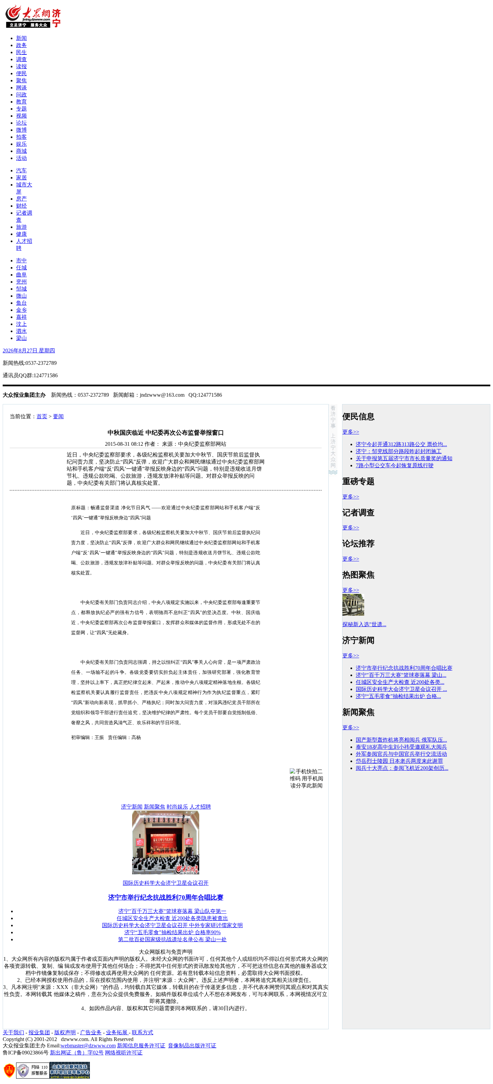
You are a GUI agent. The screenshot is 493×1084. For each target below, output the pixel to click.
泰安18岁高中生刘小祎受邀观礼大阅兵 (401, 747)
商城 (21, 151)
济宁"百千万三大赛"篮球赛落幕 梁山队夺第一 (172, 911)
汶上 (21, 324)
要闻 (58, 416)
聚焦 (21, 80)
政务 (21, 45)
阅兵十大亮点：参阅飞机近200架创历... (402, 768)
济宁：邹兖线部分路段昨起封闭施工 (399, 451)
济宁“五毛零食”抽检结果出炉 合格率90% (172, 932)
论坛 (21, 123)
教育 (21, 101)
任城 (21, 267)
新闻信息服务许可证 (141, 1045)
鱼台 (21, 303)
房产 (21, 199)
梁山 (21, 338)
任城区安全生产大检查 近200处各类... (400, 682)
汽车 (21, 170)
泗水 (21, 331)
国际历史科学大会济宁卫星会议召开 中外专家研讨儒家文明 (172, 925)
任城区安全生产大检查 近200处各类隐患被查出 (172, 918)
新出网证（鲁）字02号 (77, 1052)
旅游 (21, 227)
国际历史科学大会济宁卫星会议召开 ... (401, 689)
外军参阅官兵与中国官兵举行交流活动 (401, 754)
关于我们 (13, 1032)
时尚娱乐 (177, 807)
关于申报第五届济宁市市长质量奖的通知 (404, 458)
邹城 (21, 289)
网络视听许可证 (124, 1052)
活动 (21, 158)
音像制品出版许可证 (192, 1045)
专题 (21, 109)
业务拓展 (117, 1032)
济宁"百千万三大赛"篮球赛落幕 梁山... (401, 675)
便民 (21, 73)
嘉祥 (21, 317)
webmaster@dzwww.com (88, 1045)
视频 (21, 116)
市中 (21, 260)
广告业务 (91, 1032)
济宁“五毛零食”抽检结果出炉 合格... (398, 696)
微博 (21, 130)
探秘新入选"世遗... (364, 624)
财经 (21, 206)
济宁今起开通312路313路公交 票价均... (401, 444)
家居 (21, 177)
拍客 (21, 137)
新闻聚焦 (154, 807)
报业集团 (39, 1032)
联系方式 (142, 1032)
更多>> (350, 432)
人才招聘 (200, 807)
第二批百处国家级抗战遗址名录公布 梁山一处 (172, 939)
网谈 (21, 87)
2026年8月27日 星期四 (29, 350)
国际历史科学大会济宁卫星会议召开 (166, 883)
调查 (21, 59)
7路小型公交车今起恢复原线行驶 (395, 465)
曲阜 (21, 274)
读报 (21, 66)
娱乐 (21, 144)
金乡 (21, 310)
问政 (21, 94)
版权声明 (65, 1032)
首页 (42, 416)
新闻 (21, 38)
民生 (21, 52)
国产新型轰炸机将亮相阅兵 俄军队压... (401, 740)
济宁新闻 (132, 807)
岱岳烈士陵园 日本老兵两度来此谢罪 (399, 761)
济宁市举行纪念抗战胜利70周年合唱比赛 (165, 897)
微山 (21, 296)
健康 (21, 234)
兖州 (21, 282)
